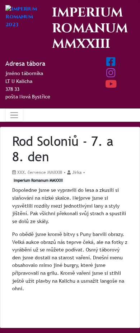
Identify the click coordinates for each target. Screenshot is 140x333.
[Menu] (14, 114)
